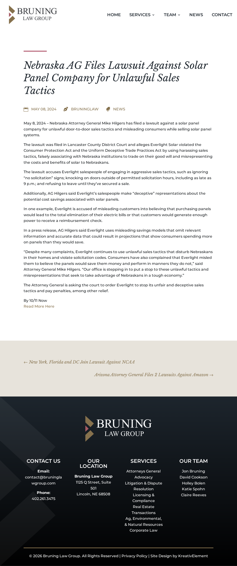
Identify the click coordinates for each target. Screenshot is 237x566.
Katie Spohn (193, 489)
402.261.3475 (43, 498)
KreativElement (193, 556)
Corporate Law (143, 530)
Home (114, 14)
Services (139, 14)
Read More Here (39, 306)
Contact (222, 14)
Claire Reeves (193, 495)
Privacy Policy (134, 556)
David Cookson (194, 477)
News (196, 14)
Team (170, 14)
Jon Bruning (193, 471)
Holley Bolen (193, 483)
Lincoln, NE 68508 (93, 494)
